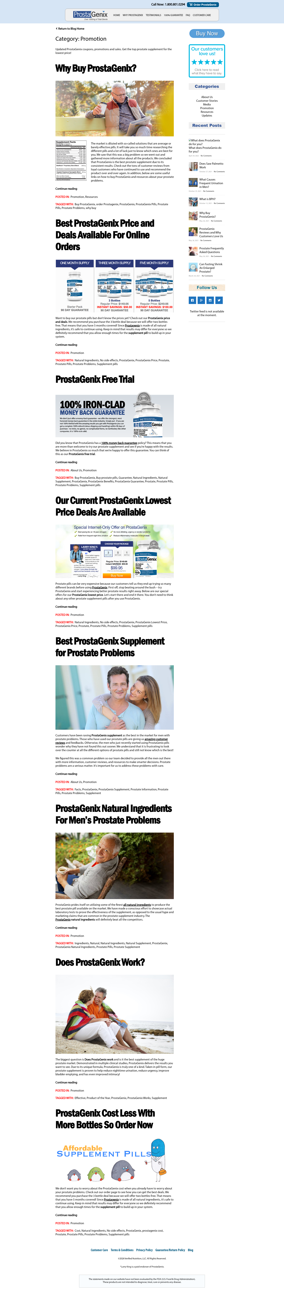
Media (207, 104)
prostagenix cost (152, 1230)
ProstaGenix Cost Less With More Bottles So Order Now (105, 1118)
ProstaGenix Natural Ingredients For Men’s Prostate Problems (113, 814)
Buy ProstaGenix (85, 204)
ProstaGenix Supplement (114, 789)
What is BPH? (207, 199)
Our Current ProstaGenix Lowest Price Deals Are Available (113, 506)
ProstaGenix (104, 162)
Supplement (93, 793)
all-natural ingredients (137, 905)
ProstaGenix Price (146, 360)
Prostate (164, 360)
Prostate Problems (73, 208)
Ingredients (82, 943)
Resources (91, 197)
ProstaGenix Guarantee (129, 481)
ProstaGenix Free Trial (94, 379)
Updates (207, 115)
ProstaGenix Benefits (101, 481)
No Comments (206, 156)
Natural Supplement (138, 943)
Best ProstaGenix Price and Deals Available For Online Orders (104, 234)
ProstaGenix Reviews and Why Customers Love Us (211, 233)
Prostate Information (144, 789)
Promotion (77, 197)
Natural (94, 943)
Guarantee (125, 477)
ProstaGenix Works (139, 1098)
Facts (78, 789)
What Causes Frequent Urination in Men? (211, 183)
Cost (77, 1230)
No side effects (109, 360)
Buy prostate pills (106, 477)
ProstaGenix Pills (146, 204)
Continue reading (66, 188)
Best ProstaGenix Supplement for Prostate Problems (109, 646)
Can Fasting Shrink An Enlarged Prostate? (210, 268)
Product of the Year (98, 1098)
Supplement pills (107, 364)
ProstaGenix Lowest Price (151, 622)
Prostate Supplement (127, 947)
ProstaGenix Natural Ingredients (75, 947)
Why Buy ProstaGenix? (95, 68)
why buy (91, 208)
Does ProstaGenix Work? (100, 962)
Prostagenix (132, 325)
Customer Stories (207, 101)
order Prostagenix (107, 204)
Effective (80, 1098)
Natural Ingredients (87, 360)
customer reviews (152, 166)
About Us (76, 470)
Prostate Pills (63, 364)
